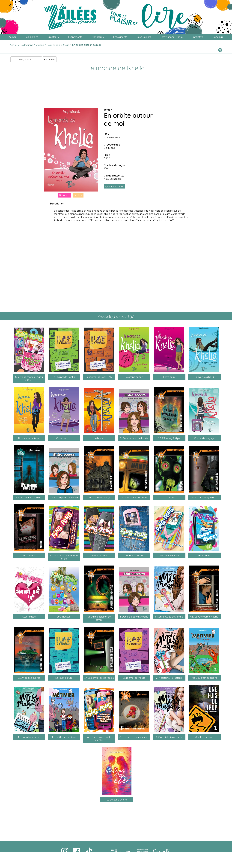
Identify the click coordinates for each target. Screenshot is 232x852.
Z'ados (40, 44)
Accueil (12, 37)
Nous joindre (144, 37)
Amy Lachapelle (113, 178)
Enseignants (120, 37)
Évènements (75, 37)
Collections (32, 37)
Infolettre (198, 37)
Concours (218, 37)
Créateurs (53, 37)
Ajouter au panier (114, 186)
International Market (172, 37)
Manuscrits (98, 37)
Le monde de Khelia (58, 44)
